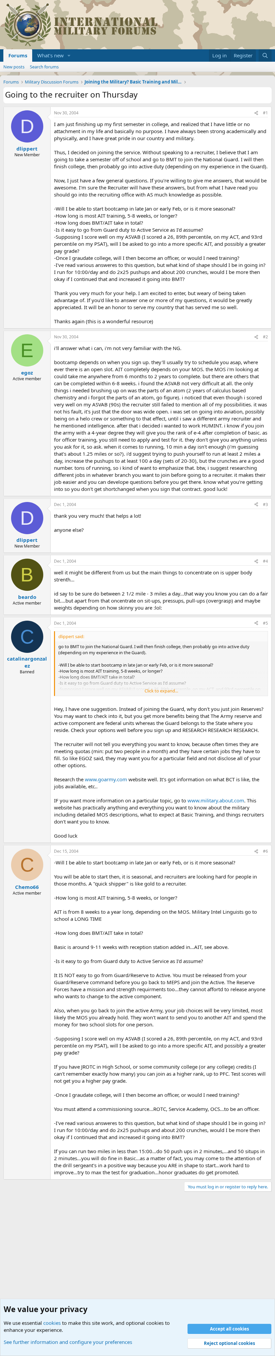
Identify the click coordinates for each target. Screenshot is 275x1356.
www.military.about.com (215, 800)
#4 (265, 561)
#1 (265, 113)
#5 (265, 623)
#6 (265, 851)
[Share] (256, 113)
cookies (52, 1322)
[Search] (265, 55)
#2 (265, 337)
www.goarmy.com (106, 779)
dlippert (27, 148)
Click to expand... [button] (161, 691)
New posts (13, 67)
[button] (69, 55)
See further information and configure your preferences (68, 1342)
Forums (17, 55)
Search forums (44, 67)
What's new (50, 55)
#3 (265, 504)
